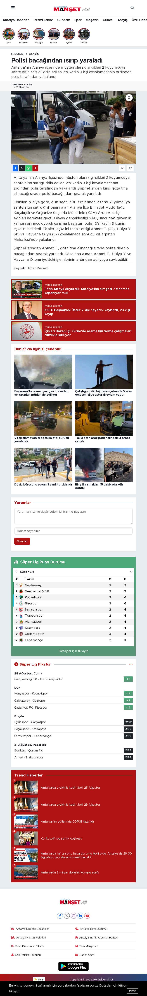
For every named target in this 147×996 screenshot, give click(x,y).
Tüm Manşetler (88, 946)
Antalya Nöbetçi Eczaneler (32, 929)
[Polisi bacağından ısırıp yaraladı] (73, 127)
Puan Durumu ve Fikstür (29, 946)
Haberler (18, 54)
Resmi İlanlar (43, 20)
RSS (40, 979)
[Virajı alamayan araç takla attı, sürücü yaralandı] (43, 418)
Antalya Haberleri (16, 20)
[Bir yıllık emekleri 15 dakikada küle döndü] (104, 464)
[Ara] (132, 8)
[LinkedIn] (80, 916)
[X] (67, 916)
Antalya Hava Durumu (93, 929)
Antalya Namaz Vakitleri (31, 937)
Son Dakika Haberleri (28, 955)
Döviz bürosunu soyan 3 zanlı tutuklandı (43, 484)
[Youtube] (87, 916)
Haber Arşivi (87, 955)
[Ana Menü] (13, 7)
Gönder (22, 541)
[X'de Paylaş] (22, 168)
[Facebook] (60, 916)
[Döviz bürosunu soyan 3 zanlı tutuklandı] (43, 464)
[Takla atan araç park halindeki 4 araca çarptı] (104, 418)
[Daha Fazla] (35, 168)
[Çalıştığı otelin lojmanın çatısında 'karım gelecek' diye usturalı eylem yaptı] (104, 371)
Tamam (132, 991)
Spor (78, 20)
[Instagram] (74, 916)
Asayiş (122, 20)
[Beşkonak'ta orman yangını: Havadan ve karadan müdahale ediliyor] (43, 371)
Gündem (63, 20)
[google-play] (73, 966)
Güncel (108, 20)
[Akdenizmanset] (71, 8)
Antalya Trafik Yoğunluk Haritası (98, 937)
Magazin (92, 20)
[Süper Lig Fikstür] (131, 664)
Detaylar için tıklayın (73, 651)
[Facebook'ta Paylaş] (15, 168)
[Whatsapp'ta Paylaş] (28, 168)
